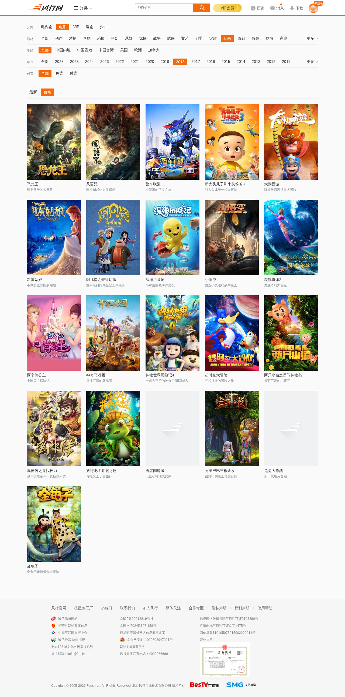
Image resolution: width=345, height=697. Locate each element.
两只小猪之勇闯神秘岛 (283, 375)
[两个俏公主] (54, 333)
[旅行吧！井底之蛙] (113, 428)
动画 (227, 38)
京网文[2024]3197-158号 (138, 626)
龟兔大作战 (273, 470)
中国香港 (84, 50)
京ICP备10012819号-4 (136, 619)
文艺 (185, 38)
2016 (210, 61)
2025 (74, 61)
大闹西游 (271, 184)
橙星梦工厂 (83, 608)
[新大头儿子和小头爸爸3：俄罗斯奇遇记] (232, 142)
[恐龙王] (54, 142)
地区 (30, 50)
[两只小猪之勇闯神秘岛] (291, 333)
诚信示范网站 (68, 619)
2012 (271, 61)
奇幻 (241, 38)
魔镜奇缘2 (272, 279)
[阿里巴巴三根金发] (232, 428)
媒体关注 (173, 608)
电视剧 (46, 27)
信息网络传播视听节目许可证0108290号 (229, 619)
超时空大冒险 (216, 375)
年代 (30, 62)
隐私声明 (219, 608)
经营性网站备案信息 (72, 626)
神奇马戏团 (95, 375)
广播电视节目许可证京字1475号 (223, 626)
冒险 (255, 38)
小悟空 (210, 279)
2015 (226, 61)
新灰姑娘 (34, 279)
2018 (180, 62)
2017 (195, 61)
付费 (30, 74)
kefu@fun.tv (76, 654)
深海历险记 (155, 279)
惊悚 (143, 38)
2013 (256, 61)
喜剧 (87, 38)
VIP (76, 27)
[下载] (296, 4)
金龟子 (32, 566)
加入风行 (150, 608)
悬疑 (129, 38)
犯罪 (199, 38)
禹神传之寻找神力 (42, 470)
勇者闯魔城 (155, 470)
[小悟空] (232, 237)
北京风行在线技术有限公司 (151, 686)
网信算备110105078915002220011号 (228, 633)
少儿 (103, 27)
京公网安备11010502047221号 (150, 640)
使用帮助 (264, 608)
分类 (30, 27)
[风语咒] (113, 142)
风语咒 (92, 184)
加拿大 (154, 50)
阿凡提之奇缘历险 (101, 279)
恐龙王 (32, 184)
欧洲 (138, 50)
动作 (59, 38)
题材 (30, 39)
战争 (157, 38)
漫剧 (89, 27)
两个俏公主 (36, 375)
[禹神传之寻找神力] (54, 428)
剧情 (269, 38)
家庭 (283, 38)
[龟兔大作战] (291, 428)
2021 (134, 61)
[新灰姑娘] (54, 237)
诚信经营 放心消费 (71, 640)
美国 (124, 50)
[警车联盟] (172, 142)
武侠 (171, 38)
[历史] (255, 4)
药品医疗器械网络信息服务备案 (142, 633)
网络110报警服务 (132, 647)
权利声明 (242, 608)
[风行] (47, 7)
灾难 (213, 38)
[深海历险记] (172, 237)
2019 (165, 61)
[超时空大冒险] (232, 333)
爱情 (73, 38)
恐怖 (101, 38)
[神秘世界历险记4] (172, 333)
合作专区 (196, 608)
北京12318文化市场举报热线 (72, 647)
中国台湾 (106, 50)
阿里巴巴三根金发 (220, 470)
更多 (310, 38)
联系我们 (127, 608)
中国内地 (63, 50)
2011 (286, 61)
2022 (119, 61)
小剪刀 (106, 608)
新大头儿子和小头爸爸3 (225, 184)
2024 (89, 61)
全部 (45, 38)
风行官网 (58, 608)
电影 (63, 27)
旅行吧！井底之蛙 (101, 470)
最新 (33, 92)
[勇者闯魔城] (172, 428)
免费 (59, 73)
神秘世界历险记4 (160, 375)
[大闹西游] (291, 142)
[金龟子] (54, 524)
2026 (59, 61)
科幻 (115, 38)
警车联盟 (153, 184)
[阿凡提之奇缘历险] (113, 237)
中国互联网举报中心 (72, 633)
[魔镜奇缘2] (291, 237)
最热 (47, 92)
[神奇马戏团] (113, 333)
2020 (150, 61)
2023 (104, 61)
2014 (241, 61)
